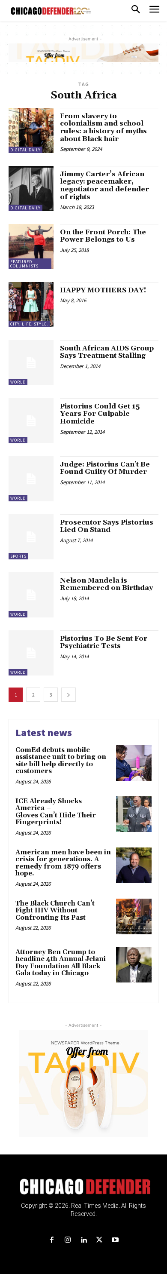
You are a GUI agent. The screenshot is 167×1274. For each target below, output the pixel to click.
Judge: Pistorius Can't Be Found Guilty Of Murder (105, 468)
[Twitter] (99, 1240)
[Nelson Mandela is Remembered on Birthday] (31, 594)
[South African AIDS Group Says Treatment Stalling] (31, 362)
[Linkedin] (83, 1240)
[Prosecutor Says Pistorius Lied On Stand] (31, 536)
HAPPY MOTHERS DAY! (103, 290)
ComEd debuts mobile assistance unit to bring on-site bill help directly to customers (62, 761)
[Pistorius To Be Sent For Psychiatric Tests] (31, 652)
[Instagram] (67, 1240)
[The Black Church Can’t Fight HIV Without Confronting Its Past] (134, 916)
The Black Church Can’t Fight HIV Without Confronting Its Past (55, 910)
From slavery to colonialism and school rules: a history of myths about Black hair (103, 127)
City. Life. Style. (29, 324)
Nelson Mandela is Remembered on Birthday (106, 584)
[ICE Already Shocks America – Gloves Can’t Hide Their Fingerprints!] (134, 814)
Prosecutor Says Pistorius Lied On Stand (106, 526)
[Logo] (83, 1186)
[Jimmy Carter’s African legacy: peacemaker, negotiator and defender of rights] (31, 188)
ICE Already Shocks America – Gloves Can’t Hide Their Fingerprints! (55, 812)
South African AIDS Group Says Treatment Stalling (107, 352)
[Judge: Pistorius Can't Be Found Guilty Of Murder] (31, 478)
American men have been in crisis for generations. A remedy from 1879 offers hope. (63, 863)
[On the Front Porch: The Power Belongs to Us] (31, 246)
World (18, 382)
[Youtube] (115, 1240)
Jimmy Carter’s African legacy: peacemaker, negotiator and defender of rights (104, 185)
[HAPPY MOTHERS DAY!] (31, 304)
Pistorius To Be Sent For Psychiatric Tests (103, 642)
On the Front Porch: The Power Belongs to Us (103, 236)
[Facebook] (51, 1240)
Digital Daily (25, 150)
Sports (18, 556)
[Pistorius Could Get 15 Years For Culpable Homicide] (31, 420)
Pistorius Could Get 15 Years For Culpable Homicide (100, 414)
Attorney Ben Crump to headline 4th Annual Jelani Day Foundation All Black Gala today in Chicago (60, 963)
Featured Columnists (24, 264)
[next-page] (68, 695)
